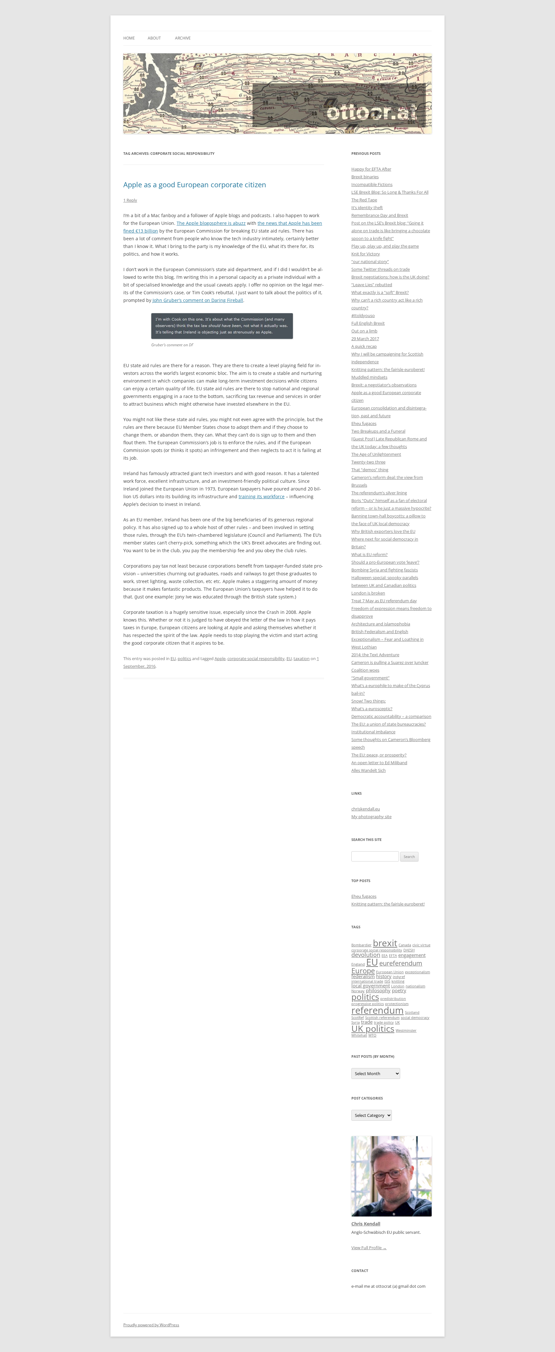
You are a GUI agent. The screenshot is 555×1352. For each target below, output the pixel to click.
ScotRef (357, 1017)
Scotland (412, 1012)
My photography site (371, 816)
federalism (363, 976)
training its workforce (262, 496)
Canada (405, 945)
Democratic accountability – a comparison (391, 716)
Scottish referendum (382, 1017)
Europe (363, 970)
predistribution (393, 998)
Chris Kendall (365, 1224)
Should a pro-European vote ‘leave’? (385, 562)
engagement (412, 955)
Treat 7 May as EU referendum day (384, 601)
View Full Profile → (369, 1247)
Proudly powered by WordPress (151, 1325)
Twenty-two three (368, 462)
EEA (385, 955)
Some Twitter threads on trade (380, 269)
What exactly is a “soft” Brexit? (380, 292)
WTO (372, 1035)
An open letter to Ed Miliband (379, 762)
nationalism (415, 986)
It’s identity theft (367, 207)
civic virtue (421, 945)
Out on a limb (364, 331)
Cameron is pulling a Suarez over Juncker (389, 662)
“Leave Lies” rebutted (371, 284)
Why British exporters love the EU (383, 531)
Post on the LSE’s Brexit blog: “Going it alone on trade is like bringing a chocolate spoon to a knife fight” (390, 230)
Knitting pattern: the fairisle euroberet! (388, 369)
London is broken (368, 593)
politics (184, 658)
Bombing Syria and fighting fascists (384, 570)
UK (397, 1022)
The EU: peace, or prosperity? (379, 755)
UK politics (372, 1028)
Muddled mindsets (369, 377)
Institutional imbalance (373, 732)
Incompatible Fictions (371, 184)
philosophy (378, 990)
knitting (398, 981)
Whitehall (359, 1035)
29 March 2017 (365, 338)
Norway (358, 991)
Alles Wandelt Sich (368, 770)
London (397, 986)
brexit (385, 943)
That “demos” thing (369, 470)
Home (129, 38)
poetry (399, 990)
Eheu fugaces (363, 423)
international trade (367, 981)
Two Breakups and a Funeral (378, 431)
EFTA (393, 955)
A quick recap (364, 346)
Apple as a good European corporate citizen (194, 184)
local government (370, 985)
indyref (399, 977)
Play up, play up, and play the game (385, 246)
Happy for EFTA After (371, 169)
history (384, 976)
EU (173, 658)
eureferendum (400, 963)
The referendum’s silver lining (379, 493)
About (154, 38)
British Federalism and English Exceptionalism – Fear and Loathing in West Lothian (387, 639)
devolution (365, 955)
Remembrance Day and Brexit (379, 215)
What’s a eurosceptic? (371, 708)
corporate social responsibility (256, 658)
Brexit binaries (365, 177)
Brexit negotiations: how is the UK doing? (390, 277)
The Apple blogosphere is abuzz (211, 223)
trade (367, 1022)
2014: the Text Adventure (375, 655)
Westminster (406, 1030)
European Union (390, 972)
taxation (302, 658)
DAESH (409, 950)
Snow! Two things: (368, 701)
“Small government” (370, 678)
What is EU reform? (369, 554)
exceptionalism (417, 972)
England (358, 964)
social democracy (415, 1017)
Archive (183, 38)
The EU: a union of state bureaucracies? (388, 724)
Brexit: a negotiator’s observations (384, 385)
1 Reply (130, 200)
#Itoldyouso (363, 315)
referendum (377, 1010)
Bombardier (361, 945)
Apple (220, 658)
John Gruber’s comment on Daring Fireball (198, 300)
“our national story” (370, 261)
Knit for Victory (365, 254)
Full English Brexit (368, 323)
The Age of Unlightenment (376, 454)
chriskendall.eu (365, 809)
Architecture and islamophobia (380, 624)
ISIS (387, 981)
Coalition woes (365, 670)
